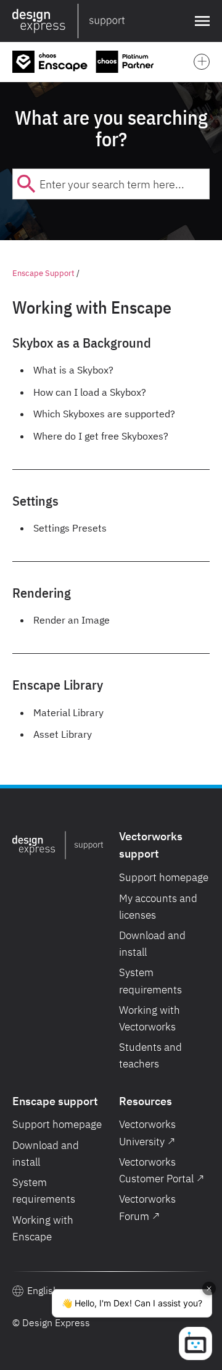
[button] (200, 21)
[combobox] (111, 184)
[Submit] (26, 184)
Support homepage (163, 877)
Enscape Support (43, 273)
